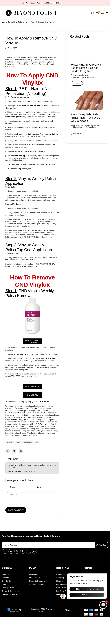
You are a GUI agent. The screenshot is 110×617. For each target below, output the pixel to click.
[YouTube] (34, 551)
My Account (34, 574)
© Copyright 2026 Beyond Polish (41, 610)
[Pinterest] (21, 451)
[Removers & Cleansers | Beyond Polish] (32, 343)
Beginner (9, 442)
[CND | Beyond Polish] (32, 397)
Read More (77, 83)
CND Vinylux (28, 442)
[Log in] (102, 13)
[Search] (92, 13)
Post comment (16, 510)
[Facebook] (7, 451)
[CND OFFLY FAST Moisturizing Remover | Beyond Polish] (32, 333)
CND (18, 442)
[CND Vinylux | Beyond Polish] (32, 389)
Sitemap (68, 610)
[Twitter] (14, 451)
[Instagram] (17, 551)
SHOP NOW (65, 3)
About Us (6, 574)
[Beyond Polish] (18, 13)
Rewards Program (37, 581)
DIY (37, 442)
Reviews (5, 578)
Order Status (34, 578)
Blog (4, 584)
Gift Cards (6, 581)
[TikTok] (29, 551)
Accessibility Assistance (15, 610)
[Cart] (107, 13)
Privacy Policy (8, 588)
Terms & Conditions (10, 591)
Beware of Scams (9, 594)
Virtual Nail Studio (36, 584)
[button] (103, 605)
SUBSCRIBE (101, 545)
